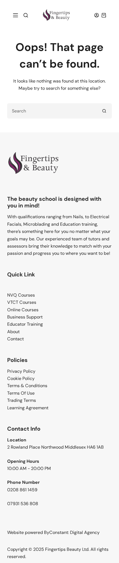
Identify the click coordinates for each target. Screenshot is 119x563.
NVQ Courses (21, 295)
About (13, 332)
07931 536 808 (22, 504)
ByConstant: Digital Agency (72, 532)
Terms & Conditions (27, 386)
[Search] (26, 15)
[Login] (96, 15)
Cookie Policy (21, 378)
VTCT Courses (21, 302)
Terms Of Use (21, 393)
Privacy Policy (21, 371)
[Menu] (15, 15)
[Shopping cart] (104, 15)
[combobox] (52, 111)
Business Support (25, 317)
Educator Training (25, 324)
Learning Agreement (27, 408)
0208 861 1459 (22, 490)
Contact (15, 339)
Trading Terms (21, 400)
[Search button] (104, 111)
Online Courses (22, 310)
